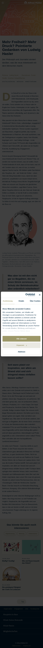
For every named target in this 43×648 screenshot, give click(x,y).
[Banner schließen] (39, 295)
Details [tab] (21, 301)
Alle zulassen (21, 339)
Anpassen (20, 345)
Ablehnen (21, 352)
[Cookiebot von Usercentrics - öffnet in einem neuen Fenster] (26, 294)
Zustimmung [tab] (8, 301)
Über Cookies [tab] (35, 301)
